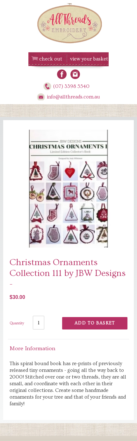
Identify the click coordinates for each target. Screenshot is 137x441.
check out (50, 58)
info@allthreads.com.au (73, 97)
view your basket (89, 58)
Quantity (17, 323)
